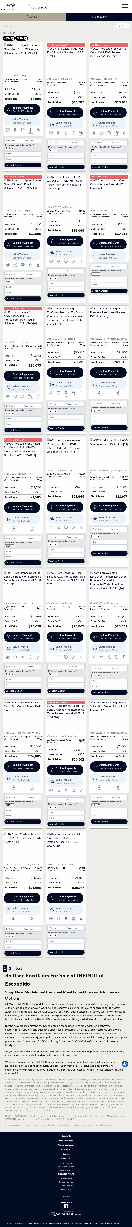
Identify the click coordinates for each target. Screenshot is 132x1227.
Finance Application (66, 1145)
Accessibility (19, 1223)
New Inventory (66, 1163)
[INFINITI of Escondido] (24, 5)
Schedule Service (66, 1182)
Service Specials (66, 1186)
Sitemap (66, 1154)
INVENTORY (66, 1159)
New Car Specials (66, 1170)
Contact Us (66, 1136)
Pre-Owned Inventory (66, 1167)
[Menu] (124, 6)
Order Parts (66, 1189)
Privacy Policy (33, 1223)
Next (18, 968)
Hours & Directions (66, 1141)
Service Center (66, 1178)
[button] (125, 1064)
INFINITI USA (66, 1150)
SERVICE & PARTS (66, 1174)
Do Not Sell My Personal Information (57, 1223)
